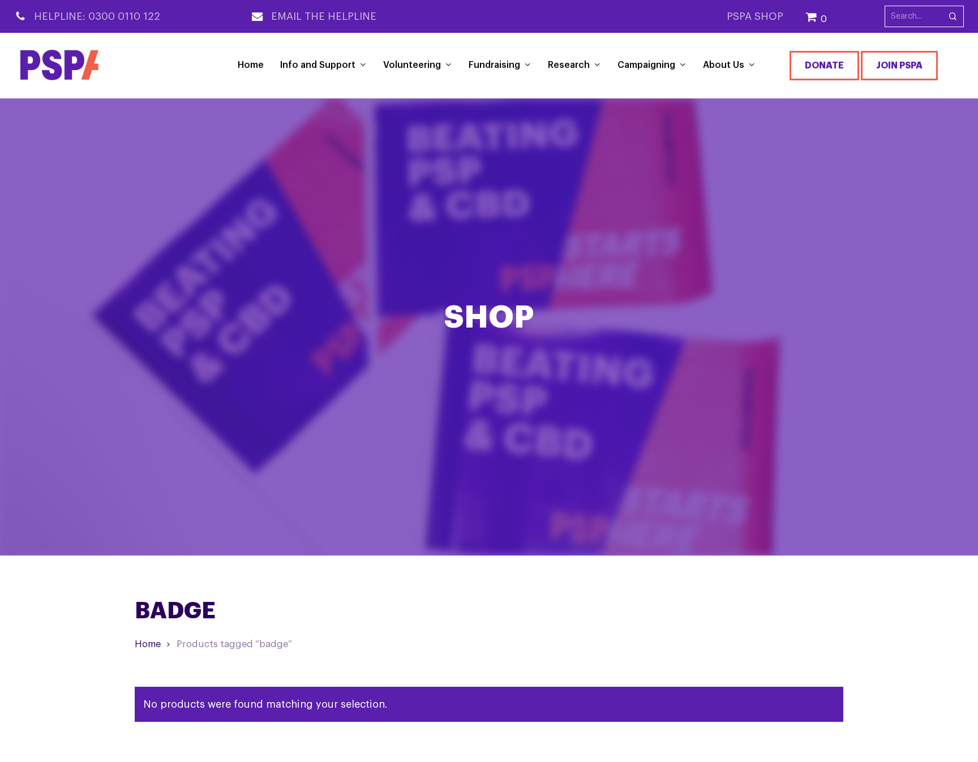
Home (148, 644)
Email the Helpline (323, 16)
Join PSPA (899, 65)
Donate (824, 65)
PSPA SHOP (755, 16)
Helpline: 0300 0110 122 (97, 16)
